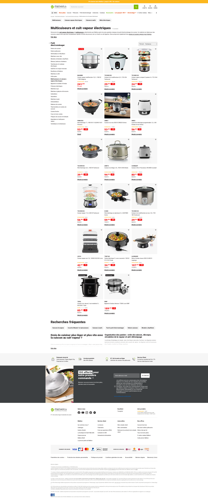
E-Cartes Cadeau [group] (142, 13)
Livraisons (100, 425)
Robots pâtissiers (56, 51)
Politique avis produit (96, 457)
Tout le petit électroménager (72, 16)
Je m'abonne (145, 375)
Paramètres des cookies (57, 457)
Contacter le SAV (102, 433)
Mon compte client (122, 425)
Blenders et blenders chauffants (59, 59)
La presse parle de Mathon (85, 440)
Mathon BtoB (81, 438)
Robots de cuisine (56, 48)
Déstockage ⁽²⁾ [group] (132, 13)
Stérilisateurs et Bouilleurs (58, 53)
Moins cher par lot (142, 430)
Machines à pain (55, 99)
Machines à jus (55, 89)
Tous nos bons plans (143, 433)
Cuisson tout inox (142, 425)
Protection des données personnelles (77, 457)
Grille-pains (54, 76)
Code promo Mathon (143, 438)
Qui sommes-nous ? (83, 425)
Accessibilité (128, 457)
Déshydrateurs (55, 102)
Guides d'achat (82, 430)
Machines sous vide (56, 56)
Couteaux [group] (102, 13)
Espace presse (82, 435)
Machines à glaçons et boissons (59, 91)
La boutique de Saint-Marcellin (86, 433)
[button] (155, 7)
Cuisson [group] (69, 13)
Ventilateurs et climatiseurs (58, 124)
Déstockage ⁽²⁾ (83, 275)
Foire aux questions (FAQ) (105, 430)
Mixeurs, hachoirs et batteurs (58, 61)
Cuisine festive (55, 111)
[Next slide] (153, 13)
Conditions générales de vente (113, 457)
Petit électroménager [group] (85, 13)
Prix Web (81, 49)
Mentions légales (140, 457)
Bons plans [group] (62, 13)
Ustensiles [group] (95, 13)
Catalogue (80, 427)
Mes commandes (122, 427)
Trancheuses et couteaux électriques (57, 65)
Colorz (155, 457)
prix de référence (67, 480)
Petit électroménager (60, 16)
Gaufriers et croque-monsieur (59, 68)
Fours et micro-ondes (56, 114)
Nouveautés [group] (109, 13)
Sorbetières (54, 94)
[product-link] (90, 68)
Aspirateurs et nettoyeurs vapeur (58, 120)
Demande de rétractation (104, 435)
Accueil (52, 16)
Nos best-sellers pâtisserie (145, 427)
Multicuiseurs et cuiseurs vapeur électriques (58, 80)
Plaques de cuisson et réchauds (59, 116)
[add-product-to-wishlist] (101, 49)
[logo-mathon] (59, 7)
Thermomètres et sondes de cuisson (58, 108)
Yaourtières (54, 96)
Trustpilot (120, 411)
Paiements (101, 427)
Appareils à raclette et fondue (59, 83)
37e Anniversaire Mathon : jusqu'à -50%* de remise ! (104, 1)
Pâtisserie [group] (75, 13)
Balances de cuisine (56, 104)
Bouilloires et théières (57, 71)
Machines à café (55, 74)
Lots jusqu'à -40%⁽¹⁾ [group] (120, 13)
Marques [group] (150, 13)
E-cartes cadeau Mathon (144, 435)
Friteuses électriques (56, 86)
